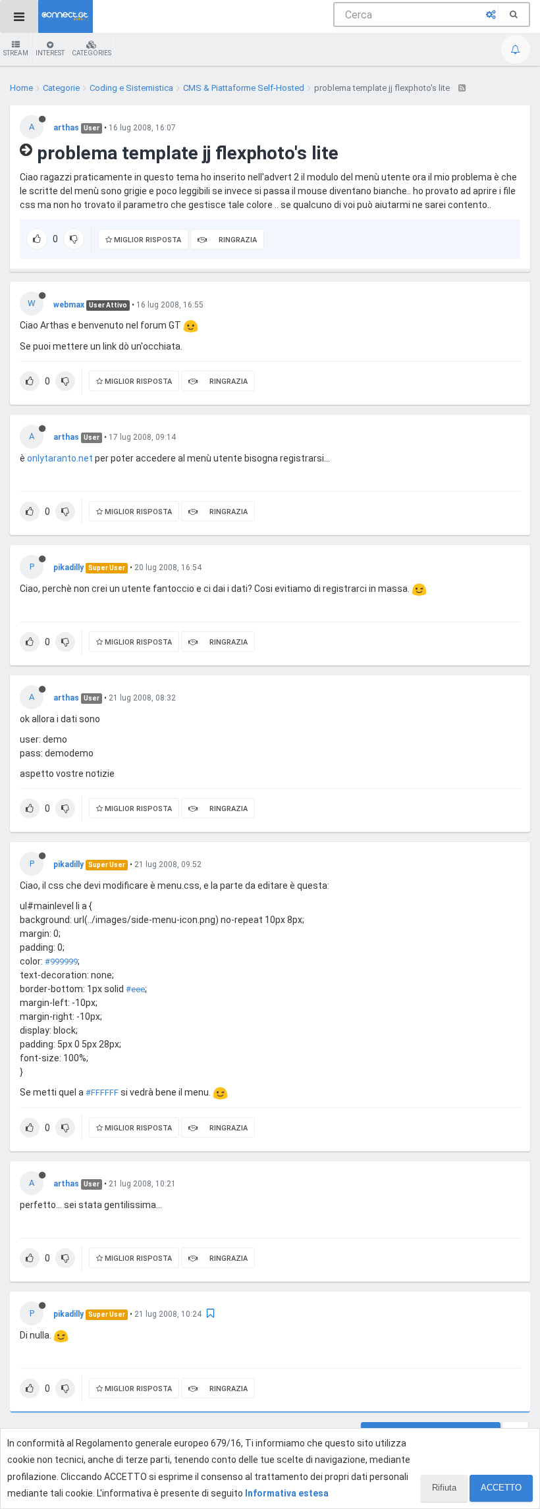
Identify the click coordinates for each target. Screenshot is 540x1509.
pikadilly (68, 567)
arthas (66, 127)
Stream (15, 53)
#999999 (61, 961)
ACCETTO (501, 1488)
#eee (135, 989)
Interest (50, 53)
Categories (91, 53)
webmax (68, 304)
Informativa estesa (287, 1493)
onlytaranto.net (60, 458)
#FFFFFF (102, 1093)
